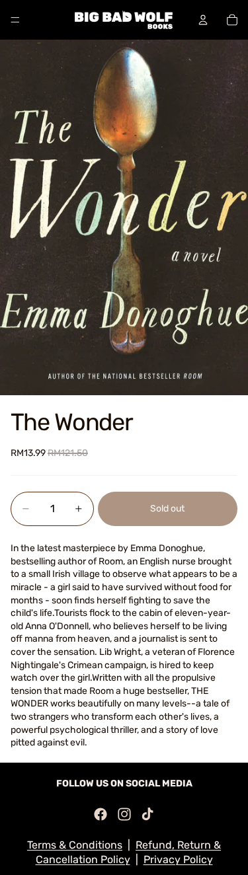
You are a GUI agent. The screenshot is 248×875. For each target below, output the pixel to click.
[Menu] (15, 20)
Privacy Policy (178, 859)
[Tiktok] (147, 814)
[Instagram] (124, 814)
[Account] (203, 19)
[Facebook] (100, 814)
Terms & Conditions (74, 845)
